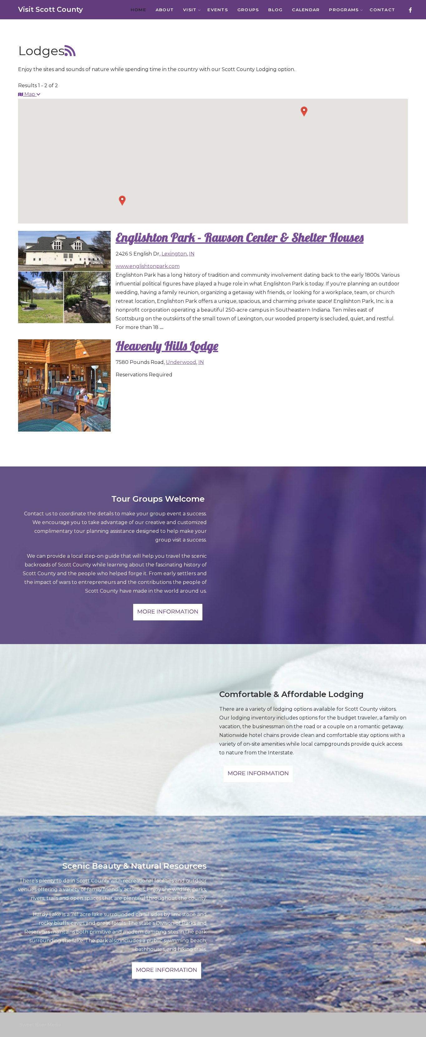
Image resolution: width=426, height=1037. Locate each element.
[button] (304, 112)
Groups (248, 9)
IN (192, 254)
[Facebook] (410, 10)
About (165, 9)
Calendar (306, 9)
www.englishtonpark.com (148, 266)
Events (217, 9)
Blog (275, 9)
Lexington (174, 254)
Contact (382, 9)
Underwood (181, 362)
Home (138, 9)
